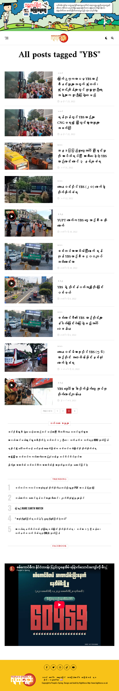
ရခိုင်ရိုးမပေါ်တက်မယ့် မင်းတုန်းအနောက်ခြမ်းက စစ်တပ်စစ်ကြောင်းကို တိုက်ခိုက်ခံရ (52, 448)
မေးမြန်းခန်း (86, 677)
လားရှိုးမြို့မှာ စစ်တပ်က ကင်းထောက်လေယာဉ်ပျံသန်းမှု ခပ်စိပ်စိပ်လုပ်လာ (45, 456)
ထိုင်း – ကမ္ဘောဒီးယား (51, 679)
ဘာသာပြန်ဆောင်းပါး (73, 677)
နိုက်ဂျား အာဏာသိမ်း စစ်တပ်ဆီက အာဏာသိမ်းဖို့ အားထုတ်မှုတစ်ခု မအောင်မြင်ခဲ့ (48, 465)
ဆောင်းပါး (52, 677)
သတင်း (44, 677)
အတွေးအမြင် (60, 677)
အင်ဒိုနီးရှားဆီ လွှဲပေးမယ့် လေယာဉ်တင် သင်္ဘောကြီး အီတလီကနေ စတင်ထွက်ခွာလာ (48, 432)
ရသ (94, 677)
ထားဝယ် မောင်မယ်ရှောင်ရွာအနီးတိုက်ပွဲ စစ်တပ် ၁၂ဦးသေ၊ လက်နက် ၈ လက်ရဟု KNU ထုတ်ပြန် (58, 440)
